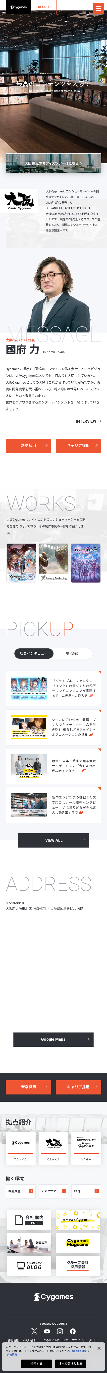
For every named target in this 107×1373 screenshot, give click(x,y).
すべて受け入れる (71, 1364)
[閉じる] (99, 1348)
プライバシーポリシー (85, 1340)
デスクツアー (50, 1191)
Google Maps (53, 1039)
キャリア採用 (78, 446)
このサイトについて (55, 1340)
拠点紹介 (73, 653)
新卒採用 (28, 446)
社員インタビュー (34, 653)
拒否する (36, 1364)
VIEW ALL (54, 840)
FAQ (77, 1191)
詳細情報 (12, 1354)
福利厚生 (14, 1191)
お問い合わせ (31, 1340)
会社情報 (13, 1340)
